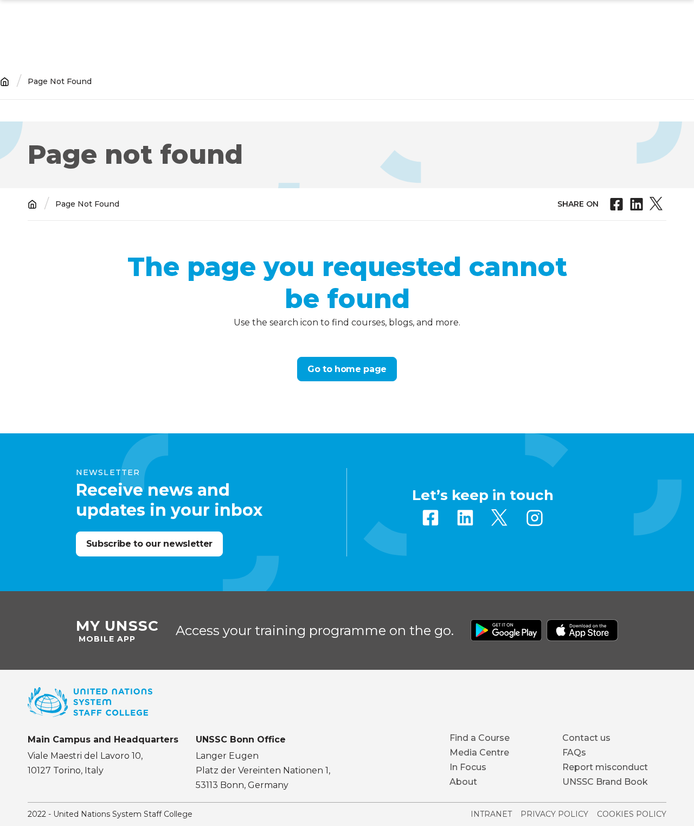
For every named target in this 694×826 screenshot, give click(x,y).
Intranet (491, 814)
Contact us (586, 738)
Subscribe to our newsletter (149, 544)
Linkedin (465, 518)
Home (4, 81)
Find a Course (479, 738)
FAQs (574, 752)
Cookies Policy (631, 814)
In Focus (467, 767)
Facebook (430, 518)
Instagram (534, 518)
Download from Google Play (506, 630)
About (463, 782)
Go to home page (347, 369)
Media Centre (479, 752)
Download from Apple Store (582, 630)
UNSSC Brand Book (605, 782)
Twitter (500, 518)
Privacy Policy (554, 814)
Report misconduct (605, 767)
